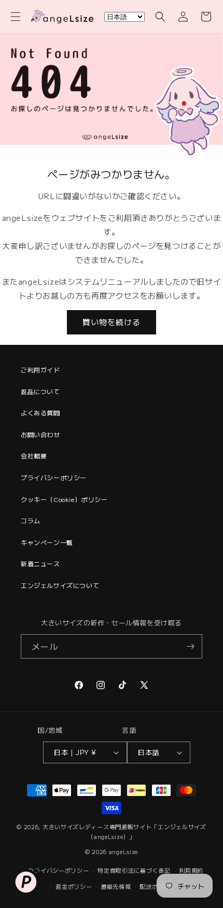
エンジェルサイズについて (60, 585)
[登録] (190, 646)
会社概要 (34, 455)
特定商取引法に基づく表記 (133, 870)
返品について (40, 391)
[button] (15, 16)
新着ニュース (40, 563)
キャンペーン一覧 (47, 542)
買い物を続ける (111, 321)
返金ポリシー (73, 886)
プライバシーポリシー (54, 477)
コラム (30, 520)
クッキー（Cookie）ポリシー (64, 499)
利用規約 (191, 870)
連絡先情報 (116, 886)
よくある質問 (40, 412)
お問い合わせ (40, 434)
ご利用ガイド (40, 369)
